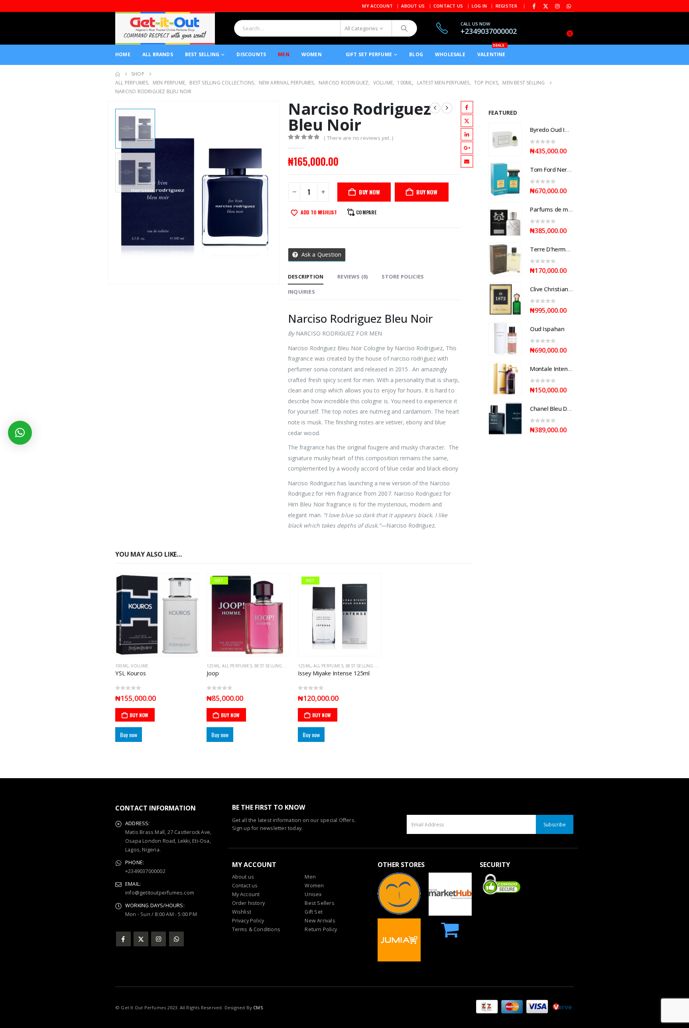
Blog (416, 54)
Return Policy (321, 929)
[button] (109, 192)
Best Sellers (319, 903)
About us (243, 876)
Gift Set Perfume (369, 54)
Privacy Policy (248, 920)
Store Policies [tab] (403, 276)
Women (311, 54)
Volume (139, 666)
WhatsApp (176, 939)
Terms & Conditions (256, 929)
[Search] (404, 28)
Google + (467, 147)
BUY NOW (369, 192)
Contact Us (448, 6)
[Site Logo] (165, 28)
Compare (366, 212)
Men (283, 54)
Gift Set (314, 911)
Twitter (467, 120)
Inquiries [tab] (301, 291)
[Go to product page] (157, 614)
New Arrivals (320, 920)
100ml (121, 666)
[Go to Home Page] (117, 74)
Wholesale (450, 54)
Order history (248, 903)
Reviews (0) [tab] (352, 276)
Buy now (426, 192)
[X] (546, 6)
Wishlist (242, 911)
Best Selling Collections (283, 666)
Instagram (158, 939)
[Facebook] (534, 6)
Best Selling (202, 54)
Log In (479, 6)
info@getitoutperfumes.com (159, 892)
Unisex (313, 894)
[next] (447, 108)
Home (122, 54)
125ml (213, 666)
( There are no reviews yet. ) (358, 137)
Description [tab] (305, 276)
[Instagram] (557, 6)
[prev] (435, 108)
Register (506, 6)
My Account (377, 6)
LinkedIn (467, 134)
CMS (258, 1007)
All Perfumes (237, 666)
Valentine (491, 51)
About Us (413, 6)
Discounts (251, 54)
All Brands (157, 54)
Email (467, 161)
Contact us (245, 885)
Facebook (467, 107)
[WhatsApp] (568, 6)
